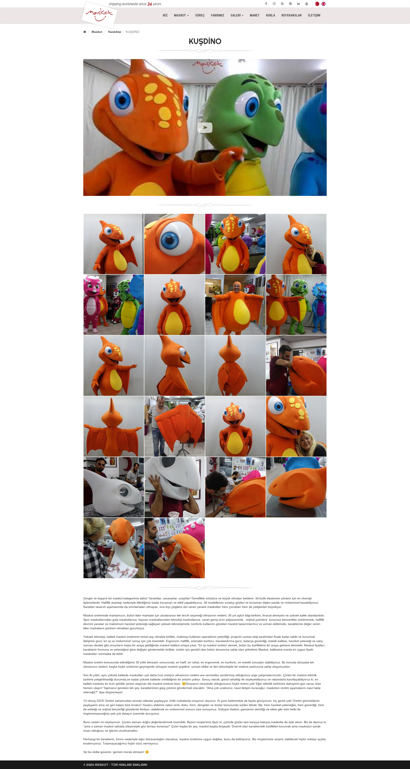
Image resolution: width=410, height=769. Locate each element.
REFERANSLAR (291, 15)
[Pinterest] (290, 3)
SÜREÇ (200, 15)
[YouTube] (307, 3)
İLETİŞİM (314, 15)
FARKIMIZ (217, 15)
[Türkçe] (317, 3)
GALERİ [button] (236, 15)
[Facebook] (266, 3)
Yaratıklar (114, 31)
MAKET (255, 15)
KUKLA (270, 15)
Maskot (97, 31)
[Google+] (282, 3)
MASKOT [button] (183, 15)
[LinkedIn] (299, 3)
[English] (323, 3)
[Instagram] (274, 3)
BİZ (165, 15)
